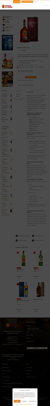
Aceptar (17, 401)
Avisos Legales (31, 404)
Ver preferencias (32, 401)
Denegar (24, 401)
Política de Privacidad (25, 404)
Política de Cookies (19, 404)
